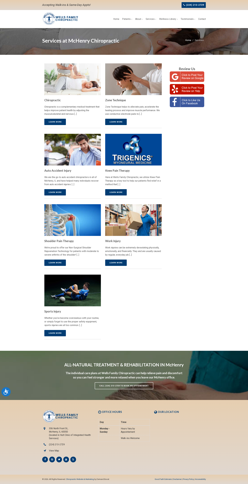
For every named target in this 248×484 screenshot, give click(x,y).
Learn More (55, 122)
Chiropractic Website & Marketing (80, 479)
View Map (54, 450)
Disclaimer (177, 479)
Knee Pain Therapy (117, 170)
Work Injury (113, 241)
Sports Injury (52, 311)
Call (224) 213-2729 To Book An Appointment (124, 386)
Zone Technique (115, 100)
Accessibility (200, 479)
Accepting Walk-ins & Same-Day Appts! (66, 5)
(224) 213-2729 (57, 444)
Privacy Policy (188, 479)
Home (116, 19)
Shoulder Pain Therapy (59, 241)
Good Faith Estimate (163, 479)
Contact (202, 19)
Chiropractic (52, 100)
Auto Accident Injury (57, 170)
